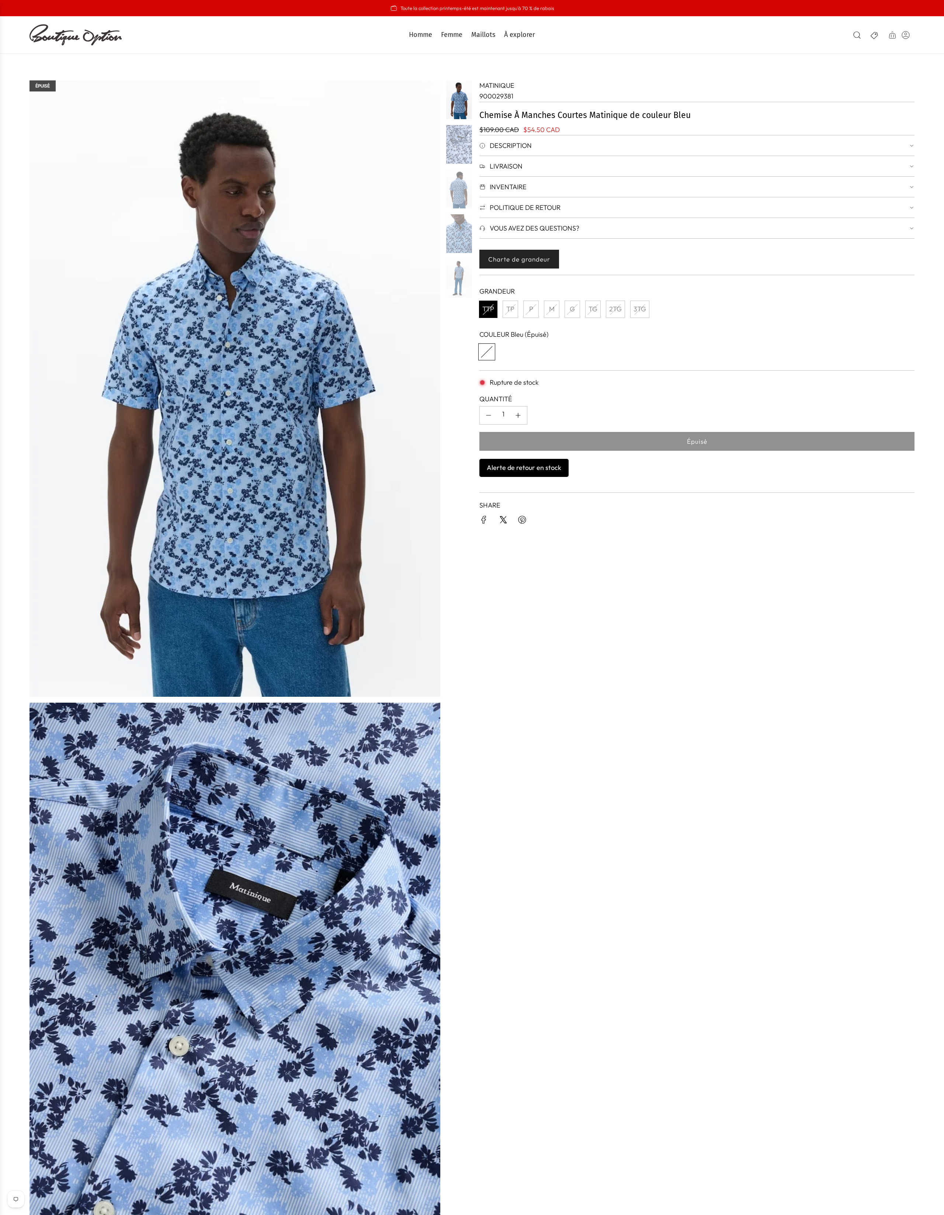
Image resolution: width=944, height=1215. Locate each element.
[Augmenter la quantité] (518, 415)
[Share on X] (503, 521)
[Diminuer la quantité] (488, 415)
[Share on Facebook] (484, 521)
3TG (640, 309)
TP (510, 309)
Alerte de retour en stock (524, 467)
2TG (615, 309)
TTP (488, 309)
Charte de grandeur (519, 259)
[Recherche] (857, 35)
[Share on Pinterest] (522, 521)
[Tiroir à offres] (875, 35)
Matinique (496, 85)
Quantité (495, 399)
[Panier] (892, 35)
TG (593, 309)
